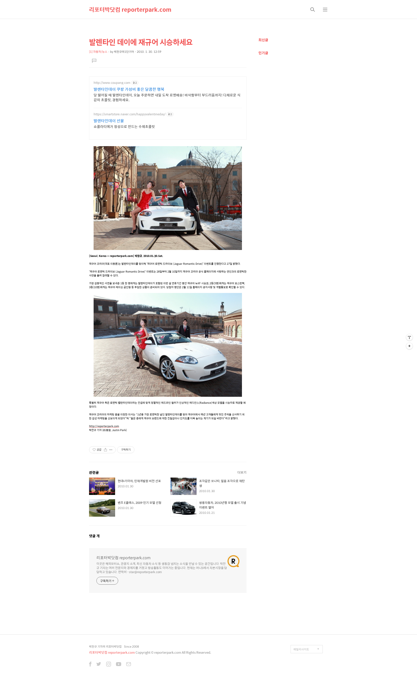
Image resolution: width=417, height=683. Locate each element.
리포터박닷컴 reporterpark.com (130, 9)
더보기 (242, 472)
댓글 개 (94, 536)
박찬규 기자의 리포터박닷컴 (105, 646)
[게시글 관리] (111, 450)
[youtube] (118, 664)
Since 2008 (131, 646)
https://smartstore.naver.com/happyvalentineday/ (129, 114)
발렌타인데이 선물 (109, 120)
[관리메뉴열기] (409, 337)
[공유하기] (105, 450)
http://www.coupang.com (112, 82)
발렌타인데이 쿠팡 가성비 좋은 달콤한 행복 (129, 89)
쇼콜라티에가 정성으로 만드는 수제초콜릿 (124, 126)
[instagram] (108, 664)
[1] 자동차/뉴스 (98, 51)
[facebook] (90, 664)
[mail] (128, 664)
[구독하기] (409, 346)
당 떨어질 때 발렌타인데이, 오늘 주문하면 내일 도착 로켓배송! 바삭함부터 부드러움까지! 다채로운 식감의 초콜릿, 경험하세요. (167, 97)
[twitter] (98, 664)
